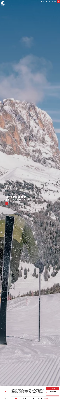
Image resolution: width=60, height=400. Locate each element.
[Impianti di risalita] (49, 1)
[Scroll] (6, 203)
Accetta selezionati (53, 391)
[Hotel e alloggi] (52, 1)
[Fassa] (3, 3)
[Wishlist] (55, 1)
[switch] (24, 398)
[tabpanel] (30, 200)
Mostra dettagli (46, 398)
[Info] (41, 1)
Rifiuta (53, 394)
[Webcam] (47, 1)
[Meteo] (44, 1)
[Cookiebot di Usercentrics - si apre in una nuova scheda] (6, 398)
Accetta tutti (53, 388)
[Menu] (58, 1)
